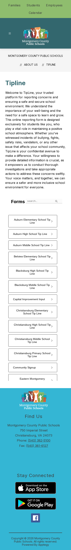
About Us (31, 64)
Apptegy (43, 544)
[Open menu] (10, 33)
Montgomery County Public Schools (35, 55)
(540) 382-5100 (39, 440)
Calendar (35, 13)
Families (14, 5)
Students (33, 5)
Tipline (51, 64)
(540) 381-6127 (37, 446)
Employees (54, 5)
